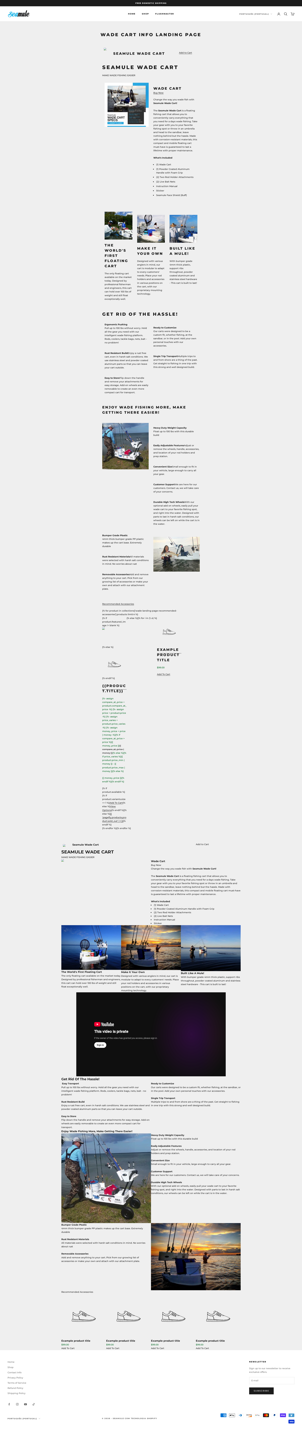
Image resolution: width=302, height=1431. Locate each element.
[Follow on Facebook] (9, 1404)
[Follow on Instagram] (17, 1404)
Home (132, 14)
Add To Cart (68, 1348)
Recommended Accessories (118, 604)
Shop (145, 14)
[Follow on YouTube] (25, 1404)
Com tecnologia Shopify (141, 1418)
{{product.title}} (114, 688)
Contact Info (15, 1372)
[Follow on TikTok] (33, 1404)
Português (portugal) (254, 14)
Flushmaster (164, 14)
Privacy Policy (15, 1377)
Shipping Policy (16, 1393)
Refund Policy (15, 1388)
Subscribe (261, 1390)
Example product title (75, 1340)
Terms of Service (17, 1382)
